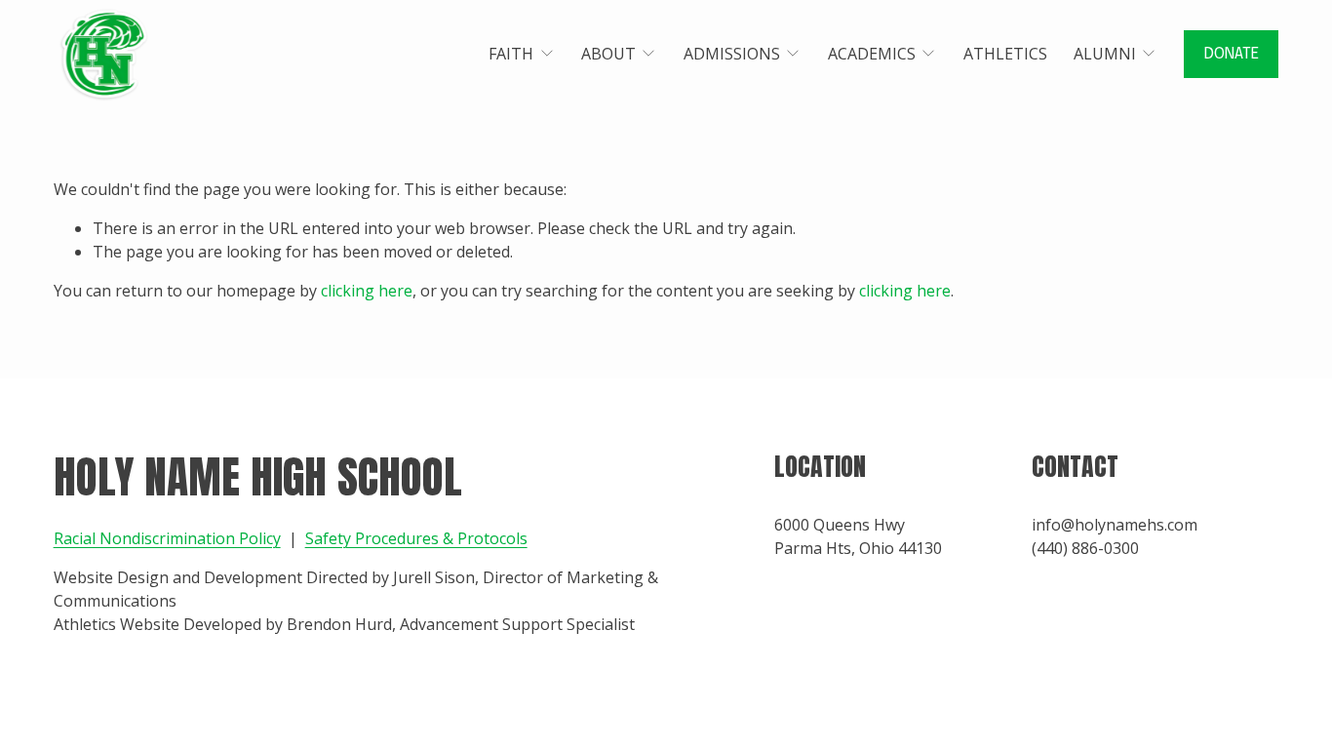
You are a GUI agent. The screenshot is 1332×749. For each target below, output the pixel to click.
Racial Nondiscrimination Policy (167, 538)
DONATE (1231, 54)
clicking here (366, 290)
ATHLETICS (1005, 53)
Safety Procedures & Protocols (416, 538)
